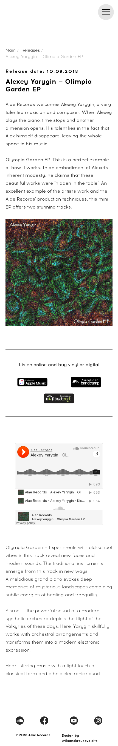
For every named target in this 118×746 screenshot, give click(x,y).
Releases (30, 50)
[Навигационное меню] (106, 12)
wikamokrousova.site (79, 741)
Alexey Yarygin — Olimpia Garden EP (44, 56)
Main (10, 50)
